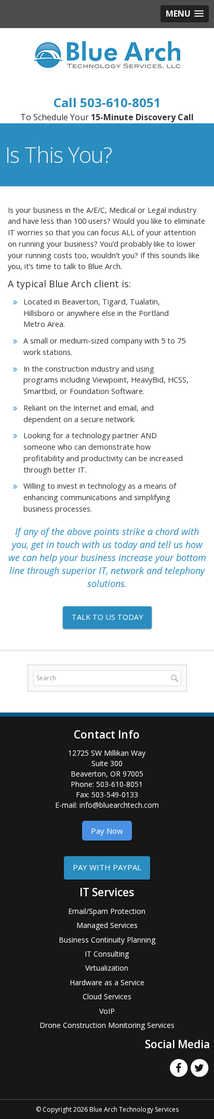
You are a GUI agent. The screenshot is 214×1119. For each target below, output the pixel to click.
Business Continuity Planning (107, 940)
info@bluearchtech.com (119, 805)
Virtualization (106, 968)
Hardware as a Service (107, 982)
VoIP (107, 1011)
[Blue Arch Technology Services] (107, 54)
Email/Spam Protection (106, 911)
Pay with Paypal (107, 867)
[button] (184, 13)
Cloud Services (107, 996)
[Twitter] (199, 1067)
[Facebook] (178, 1067)
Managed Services (107, 925)
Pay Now (107, 830)
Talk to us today (107, 617)
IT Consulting (107, 954)
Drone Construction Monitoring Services (107, 1025)
